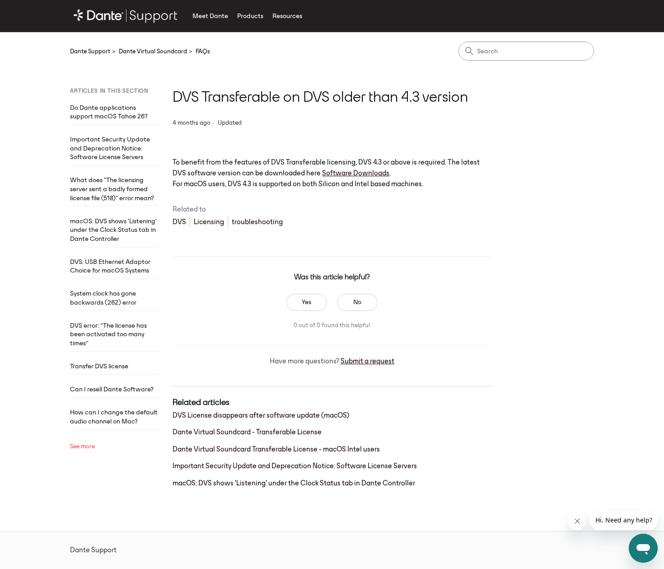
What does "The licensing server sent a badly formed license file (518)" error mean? (112, 189)
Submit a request (367, 361)
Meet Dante (210, 16)
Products (250, 16)
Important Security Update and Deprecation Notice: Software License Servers (110, 148)
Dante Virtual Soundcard (153, 51)
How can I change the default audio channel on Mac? (114, 416)
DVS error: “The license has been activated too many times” (108, 334)
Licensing (209, 221)
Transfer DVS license (99, 366)
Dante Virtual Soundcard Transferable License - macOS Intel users (276, 449)
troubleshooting (257, 221)
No (357, 302)
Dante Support (90, 51)
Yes (306, 302)
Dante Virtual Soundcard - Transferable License (247, 432)
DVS (179, 221)
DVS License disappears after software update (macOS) (261, 415)
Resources (287, 16)
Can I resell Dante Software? (112, 389)
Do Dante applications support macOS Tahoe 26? (109, 112)
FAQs (203, 51)
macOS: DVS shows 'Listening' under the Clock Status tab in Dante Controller (113, 230)
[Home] (126, 16)
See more (82, 446)
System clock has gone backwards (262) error (103, 297)
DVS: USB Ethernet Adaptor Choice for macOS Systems (110, 266)
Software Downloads (355, 173)
